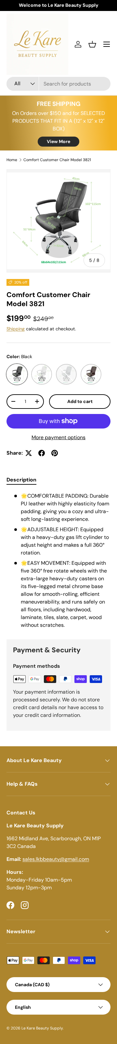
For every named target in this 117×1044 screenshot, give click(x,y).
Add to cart (80, 401)
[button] (92, 44)
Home (11, 159)
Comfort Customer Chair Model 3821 (57, 159)
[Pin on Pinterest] (54, 453)
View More (58, 141)
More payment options (58, 437)
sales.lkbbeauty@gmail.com (55, 859)
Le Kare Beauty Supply (42, 1028)
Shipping (15, 329)
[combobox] (58, 84)
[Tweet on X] (28, 453)
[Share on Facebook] (41, 453)
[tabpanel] (58, 560)
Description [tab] (21, 479)
